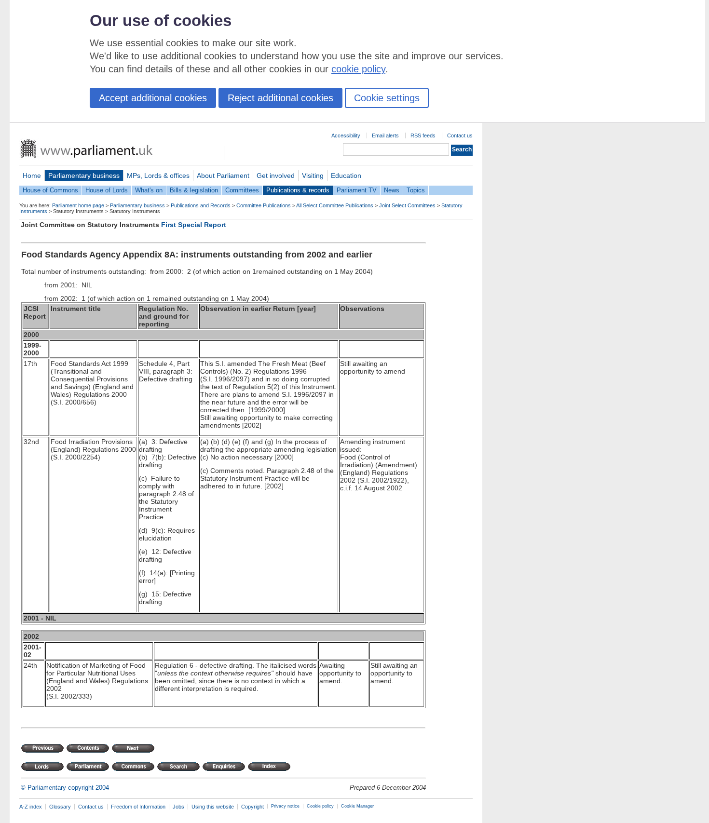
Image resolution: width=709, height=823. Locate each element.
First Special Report (193, 225)
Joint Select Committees (407, 205)
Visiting (313, 175)
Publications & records (297, 190)
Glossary (60, 807)
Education (346, 175)
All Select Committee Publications (334, 205)
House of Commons (50, 190)
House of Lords (106, 190)
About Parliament (223, 175)
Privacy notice (285, 806)
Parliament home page (78, 205)
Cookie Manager (357, 806)
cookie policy (358, 69)
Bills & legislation (194, 190)
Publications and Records (201, 205)
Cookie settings (387, 98)
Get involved (276, 175)
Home (32, 175)
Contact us (460, 135)
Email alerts (385, 135)
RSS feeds (423, 135)
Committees (242, 190)
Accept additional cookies (153, 98)
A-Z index (30, 807)
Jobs (178, 807)
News (391, 190)
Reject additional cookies (280, 98)
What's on (149, 190)
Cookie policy (320, 806)
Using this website (212, 807)
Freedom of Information (138, 807)
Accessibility (345, 135)
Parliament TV (357, 190)
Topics (416, 190)
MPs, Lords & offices (158, 175)
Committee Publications (263, 205)
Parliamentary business (84, 175)
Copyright (252, 807)
